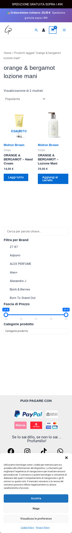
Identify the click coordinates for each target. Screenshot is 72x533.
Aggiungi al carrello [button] (50, 179)
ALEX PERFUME (20, 264)
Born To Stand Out (23, 298)
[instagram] (27, 451)
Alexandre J (18, 281)
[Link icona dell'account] (43, 30)
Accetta (36, 498)
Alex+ (14, 272)
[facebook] (11, 451)
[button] (66, 458)
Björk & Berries (20, 289)
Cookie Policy (27, 527)
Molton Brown (14, 145)
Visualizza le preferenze (36, 518)
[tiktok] (44, 451)
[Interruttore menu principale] (64, 30)
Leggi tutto (16, 177)
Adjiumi (15, 255)
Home (7, 53)
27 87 (14, 247)
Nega (36, 508)
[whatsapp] (60, 451)
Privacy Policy (42, 527)
